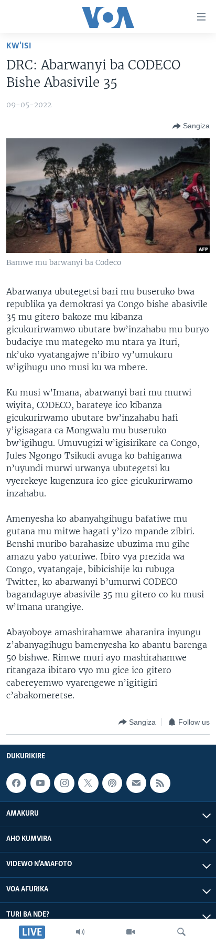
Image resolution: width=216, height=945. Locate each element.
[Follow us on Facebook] (16, 783)
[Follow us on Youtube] (40, 783)
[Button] (191, 126)
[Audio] (80, 932)
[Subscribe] (136, 783)
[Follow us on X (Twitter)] (88, 783)
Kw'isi (18, 46)
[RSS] (160, 783)
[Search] (181, 932)
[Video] (130, 932)
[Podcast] (112, 783)
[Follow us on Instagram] (64, 783)
